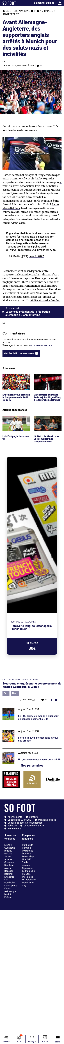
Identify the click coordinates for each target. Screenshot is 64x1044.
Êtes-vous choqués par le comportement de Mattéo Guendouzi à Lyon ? (31, 685)
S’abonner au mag (44, 2)
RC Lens (26, 873)
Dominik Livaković (9, 875)
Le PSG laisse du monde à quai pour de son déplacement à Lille (25, 707)
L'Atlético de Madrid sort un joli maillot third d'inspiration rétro (47, 420)
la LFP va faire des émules (45, 300)
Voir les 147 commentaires (19, 353)
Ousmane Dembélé (9, 864)
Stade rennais (26, 864)
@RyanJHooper (15, 249)
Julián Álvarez (8, 858)
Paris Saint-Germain (28, 846)
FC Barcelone (29, 879)
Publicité (12, 825)
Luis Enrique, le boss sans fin (16, 418)
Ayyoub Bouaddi (8, 869)
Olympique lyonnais (27, 852)
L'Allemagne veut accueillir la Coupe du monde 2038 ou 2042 (14, 378)
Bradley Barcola (8, 852)
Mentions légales (47, 819)
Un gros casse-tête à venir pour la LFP (22, 750)
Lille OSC (27, 859)
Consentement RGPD (34, 825)
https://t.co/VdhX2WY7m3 (40, 249)
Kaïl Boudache (9, 881)
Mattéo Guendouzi (9, 846)
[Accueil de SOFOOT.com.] (9, 3)
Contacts (34, 816)
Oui (6, 693)
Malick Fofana (7, 896)
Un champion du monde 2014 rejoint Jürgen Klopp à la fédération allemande (47, 379)
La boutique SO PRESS (19, 819)
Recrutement (14, 828)
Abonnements (15, 816)
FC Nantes (27, 876)
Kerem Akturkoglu (10, 890)
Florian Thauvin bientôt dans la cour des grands (28, 728)
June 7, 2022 (36, 256)
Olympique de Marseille (28, 869)
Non (14, 693)
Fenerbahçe (28, 856)
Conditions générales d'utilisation (25, 822)
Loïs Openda (10, 885)
